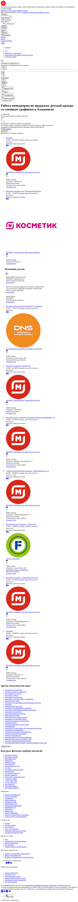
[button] (3, 37)
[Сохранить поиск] (3, 73)
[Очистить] (3, 68)
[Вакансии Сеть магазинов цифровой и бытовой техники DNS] (41, 330)
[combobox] (10, 63)
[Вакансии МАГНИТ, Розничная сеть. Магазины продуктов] (41, 159)
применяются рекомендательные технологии (41, 885)
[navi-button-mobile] (3, 43)
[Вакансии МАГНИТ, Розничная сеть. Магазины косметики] (41, 226)
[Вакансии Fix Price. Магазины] (41, 545)
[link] (4, 32)
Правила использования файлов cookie (35, 12)
